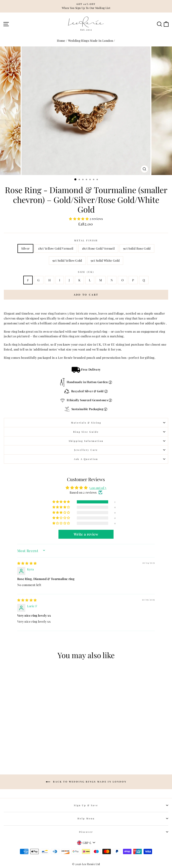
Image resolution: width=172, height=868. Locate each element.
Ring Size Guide (86, 431)
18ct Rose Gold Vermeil (98, 248)
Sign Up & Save (86, 805)
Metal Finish (86, 240)
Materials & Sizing (86, 422)
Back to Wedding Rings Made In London (89, 781)
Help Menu (86, 818)
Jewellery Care (86, 449)
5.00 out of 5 (97, 488)
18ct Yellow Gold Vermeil (55, 248)
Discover (86, 831)
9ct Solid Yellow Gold (67, 260)
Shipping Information (86, 440)
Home (61, 40)
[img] (27, 563)
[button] (79, 219)
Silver (25, 248)
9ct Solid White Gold (105, 260)
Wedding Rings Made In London (90, 40)
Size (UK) (86, 271)
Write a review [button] (86, 534)
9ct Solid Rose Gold (136, 248)
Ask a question (86, 459)
